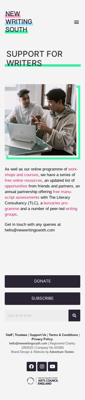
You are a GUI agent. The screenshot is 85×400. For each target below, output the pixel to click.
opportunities (16, 186)
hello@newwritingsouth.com (28, 343)
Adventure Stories (61, 352)
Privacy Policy (42, 339)
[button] (76, 22)
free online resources (23, 180)
